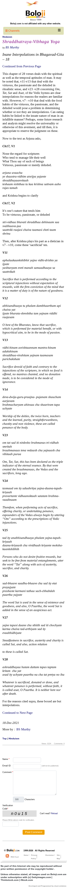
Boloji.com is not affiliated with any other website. (35, 23)
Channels (14, 30)
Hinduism (7, 37)
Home (26, 855)
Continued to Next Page (17, 712)
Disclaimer (49, 855)
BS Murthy (12, 47)
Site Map (58, 856)
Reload (54, 813)
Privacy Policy (34, 856)
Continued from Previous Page (21, 66)
